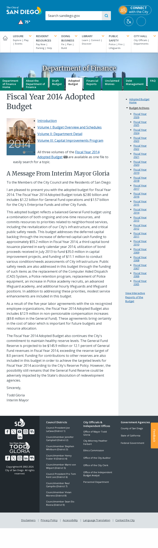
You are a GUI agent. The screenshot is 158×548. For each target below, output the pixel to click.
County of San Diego (132, 428)
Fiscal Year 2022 (140, 147)
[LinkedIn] (19, 436)
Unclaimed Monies (112, 82)
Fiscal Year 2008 (140, 259)
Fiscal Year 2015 (140, 203)
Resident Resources (43, 38)
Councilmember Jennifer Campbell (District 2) (60, 438)
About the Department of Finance (35, 84)
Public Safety (114, 38)
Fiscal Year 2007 (140, 267)
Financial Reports (92, 82)
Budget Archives (139, 108)
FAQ (153, 80)
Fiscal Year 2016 (140, 195)
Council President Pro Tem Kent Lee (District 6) (61, 475)
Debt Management (135, 82)
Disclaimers (28, 520)
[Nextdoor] (31, 431)
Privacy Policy (49, 520)
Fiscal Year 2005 (140, 282)
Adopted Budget (74, 82)
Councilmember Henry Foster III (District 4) (59, 457)
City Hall (140, 36)
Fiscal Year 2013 (140, 219)
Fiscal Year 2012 (140, 227)
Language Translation (96, 520)
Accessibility (70, 520)
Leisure (18, 36)
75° (24, 22)
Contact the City (125, 520)
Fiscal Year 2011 (140, 235)
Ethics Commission (93, 450)
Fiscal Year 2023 (140, 139)
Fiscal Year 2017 (140, 187)
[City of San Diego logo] (24, 10)
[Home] (5, 42)
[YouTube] (19, 431)
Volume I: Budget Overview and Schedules (69, 127)
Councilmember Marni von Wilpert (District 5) (61, 466)
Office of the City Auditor (97, 457)
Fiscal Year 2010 (140, 243)
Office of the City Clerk (95, 465)
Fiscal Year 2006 (140, 275)
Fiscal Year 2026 (140, 115)
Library (87, 36)
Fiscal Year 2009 (140, 251)
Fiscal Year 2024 (140, 131)
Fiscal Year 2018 (140, 179)
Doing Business (67, 38)
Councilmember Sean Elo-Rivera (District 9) (60, 503)
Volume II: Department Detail (59, 134)
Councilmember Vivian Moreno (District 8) (58, 494)
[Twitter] (13, 431)
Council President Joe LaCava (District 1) (58, 429)
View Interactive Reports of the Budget (135, 297)
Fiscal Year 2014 (140, 211)
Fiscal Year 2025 (140, 123)
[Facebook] (7, 431)
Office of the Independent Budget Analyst (97, 474)
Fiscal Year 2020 (140, 163)
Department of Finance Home (10, 84)
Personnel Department (96, 481)
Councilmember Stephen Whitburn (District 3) (60, 448)
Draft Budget (57, 82)
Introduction (47, 120)
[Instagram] (25, 431)
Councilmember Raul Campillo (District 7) (58, 485)
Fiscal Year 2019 (140, 171)
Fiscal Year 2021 (140, 155)
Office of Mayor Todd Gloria (95, 433)
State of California (130, 435)
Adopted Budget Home (139, 101)
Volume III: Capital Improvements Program (70, 140)
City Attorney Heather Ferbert (95, 442)
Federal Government (132, 442)
